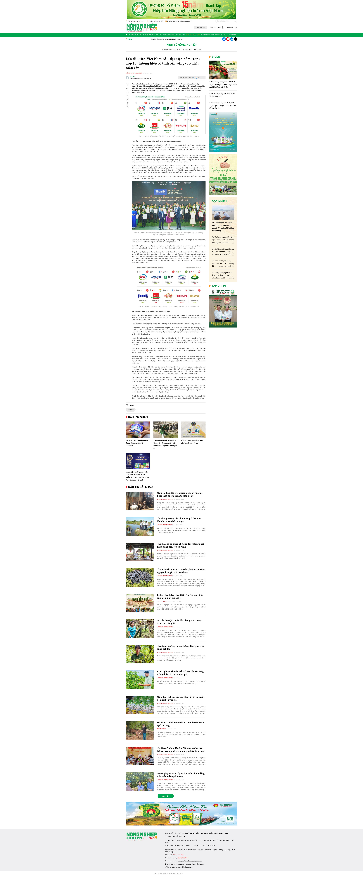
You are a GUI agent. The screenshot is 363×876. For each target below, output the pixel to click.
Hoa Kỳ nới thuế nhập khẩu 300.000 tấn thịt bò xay (150, 39)
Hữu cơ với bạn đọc (221, 35)
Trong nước (161, 729)
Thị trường (183, 49)
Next (202, 39)
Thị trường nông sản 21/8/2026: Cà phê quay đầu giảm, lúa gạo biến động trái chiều (222, 105)
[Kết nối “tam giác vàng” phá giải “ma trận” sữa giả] (193, 429)
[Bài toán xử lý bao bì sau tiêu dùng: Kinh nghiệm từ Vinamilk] (138, 429)
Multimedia (233, 35)
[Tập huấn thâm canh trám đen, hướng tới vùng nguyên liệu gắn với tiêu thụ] (140, 577)
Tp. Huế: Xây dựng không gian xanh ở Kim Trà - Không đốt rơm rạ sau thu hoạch (223, 263)
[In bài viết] (127, 106)
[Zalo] (231, 39)
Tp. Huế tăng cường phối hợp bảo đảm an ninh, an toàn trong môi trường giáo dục (223, 251)
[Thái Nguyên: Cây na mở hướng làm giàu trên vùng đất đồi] (140, 654)
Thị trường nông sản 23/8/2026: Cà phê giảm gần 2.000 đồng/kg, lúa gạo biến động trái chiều (223, 84)
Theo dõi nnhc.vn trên (186, 78)
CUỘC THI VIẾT (200, 27)
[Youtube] (228, 39)
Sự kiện (131, 35)
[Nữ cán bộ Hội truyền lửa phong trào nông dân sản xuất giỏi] (140, 628)
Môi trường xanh (207, 35)
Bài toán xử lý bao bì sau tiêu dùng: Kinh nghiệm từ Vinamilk (137, 443)
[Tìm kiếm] (235, 21)
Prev (200, 39)
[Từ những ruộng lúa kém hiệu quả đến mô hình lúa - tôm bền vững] (140, 526)
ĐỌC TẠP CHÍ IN (216, 27)
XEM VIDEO (230, 27)
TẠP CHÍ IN (219, 285)
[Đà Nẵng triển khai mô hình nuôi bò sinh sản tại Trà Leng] (140, 730)
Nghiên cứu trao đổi (164, 525)
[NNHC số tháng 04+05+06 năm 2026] (223, 327)
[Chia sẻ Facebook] (127, 99)
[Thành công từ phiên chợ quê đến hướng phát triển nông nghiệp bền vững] (140, 552)
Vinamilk (131, 410)
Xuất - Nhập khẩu (195, 49)
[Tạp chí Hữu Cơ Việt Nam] (141, 31)
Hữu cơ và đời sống (178, 35)
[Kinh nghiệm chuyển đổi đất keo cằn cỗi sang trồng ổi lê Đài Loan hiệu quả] (140, 679)
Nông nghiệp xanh (148, 35)
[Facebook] (224, 39)
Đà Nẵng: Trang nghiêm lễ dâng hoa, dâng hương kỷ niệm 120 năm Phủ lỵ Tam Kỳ (223, 275)
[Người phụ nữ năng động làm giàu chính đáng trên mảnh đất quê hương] (140, 781)
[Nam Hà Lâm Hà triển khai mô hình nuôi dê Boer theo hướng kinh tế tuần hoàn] (140, 501)
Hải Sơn (132, 76)
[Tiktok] (235, 39)
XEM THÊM (165, 796)
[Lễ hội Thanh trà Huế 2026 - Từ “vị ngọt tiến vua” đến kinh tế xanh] (140, 603)
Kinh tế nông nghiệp (193, 35)
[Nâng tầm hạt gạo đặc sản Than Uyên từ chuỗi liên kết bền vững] (140, 705)
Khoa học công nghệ (163, 35)
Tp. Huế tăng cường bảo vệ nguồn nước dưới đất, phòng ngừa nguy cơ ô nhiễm (223, 239)
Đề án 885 (138, 35)
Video (216, 56)
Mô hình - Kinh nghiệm (170, 49)
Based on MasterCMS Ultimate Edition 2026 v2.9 (168, 873)
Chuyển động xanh (164, 601)
